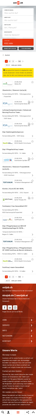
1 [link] (6, 61)
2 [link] (9, 61)
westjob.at (22, 295)
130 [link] (19, 61)
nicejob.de (8, 295)
